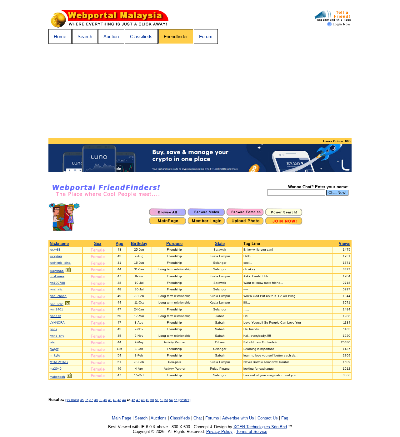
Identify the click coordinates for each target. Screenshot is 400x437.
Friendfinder (176, 36)
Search (85, 36)
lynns (53, 329)
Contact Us (268, 418)
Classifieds (141, 36)
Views (344, 243)
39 (100, 400)
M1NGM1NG (59, 362)
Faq (284, 418)
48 (143, 400)
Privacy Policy (219, 431)
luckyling (56, 256)
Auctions (159, 418)
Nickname (59, 243)
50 (152, 400)
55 (176, 400)
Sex (97, 243)
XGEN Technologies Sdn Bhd (260, 426)
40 (105, 400)
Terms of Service (251, 431)
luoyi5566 (57, 271)
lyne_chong (58, 296)
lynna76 (55, 316)
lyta (52, 342)
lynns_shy (57, 335)
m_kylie (55, 355)
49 (147, 400)
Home (60, 36)
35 (82, 400)
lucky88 (55, 249)
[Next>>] (184, 400)
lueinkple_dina (60, 262)
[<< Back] (72, 400)
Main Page (121, 418)
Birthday (139, 243)
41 (110, 400)
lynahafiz (56, 289)
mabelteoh (57, 376)
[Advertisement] (200, 91)
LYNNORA (57, 322)
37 (91, 400)
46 (133, 400)
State (220, 243)
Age (119, 243)
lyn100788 (57, 282)
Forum (205, 36)
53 (166, 400)
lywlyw (54, 349)
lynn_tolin (56, 304)
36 (86, 400)
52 (161, 400)
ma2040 (56, 368)
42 (115, 400)
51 (157, 400)
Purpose (174, 243)
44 (124, 400)
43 (119, 400)
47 (138, 400)
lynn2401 (56, 309)
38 (96, 400)
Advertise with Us (238, 418)
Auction (111, 36)
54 (171, 400)
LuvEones (57, 276)
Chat (197, 418)
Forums (212, 418)
